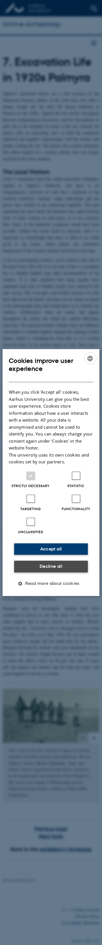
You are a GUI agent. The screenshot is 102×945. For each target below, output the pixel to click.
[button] (51, 583)
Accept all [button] (51, 549)
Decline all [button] (51, 566)
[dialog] (51, 472)
